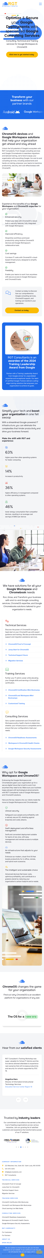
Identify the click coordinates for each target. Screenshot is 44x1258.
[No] (39, 1252)
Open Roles (7, 1242)
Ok (22, 1255)
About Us (6, 1239)
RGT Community (8, 1228)
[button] (22, 1015)
